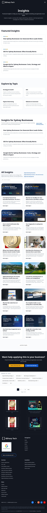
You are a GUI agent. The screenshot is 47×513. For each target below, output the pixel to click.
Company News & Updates (8, 378)
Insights (26, 442)
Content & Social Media (37, 378)
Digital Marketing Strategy (8, 375)
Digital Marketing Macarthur (29, 172)
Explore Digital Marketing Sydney (39, 124)
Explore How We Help (31, 365)
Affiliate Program (4, 494)
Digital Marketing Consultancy (7, 478)
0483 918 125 (3, 502)
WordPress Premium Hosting (6, 476)
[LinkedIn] (41, 502)
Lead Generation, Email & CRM (8, 380)
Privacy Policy (39, 511)
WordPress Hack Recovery (6, 474)
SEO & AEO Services (39, 174)
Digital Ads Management (29, 176)
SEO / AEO (3, 464)
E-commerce (5, 383)
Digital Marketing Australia (29, 174)
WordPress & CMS (22, 380)
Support (26, 450)
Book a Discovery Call (15, 365)
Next (28, 389)
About (26, 444)
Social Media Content (5, 466)
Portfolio (26, 448)
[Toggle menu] (45, 2)
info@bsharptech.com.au (12, 502)
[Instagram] (38, 502)
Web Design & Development (30, 375)
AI (11, 383)
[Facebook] (32, 502)
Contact (26, 446)
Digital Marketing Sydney (29, 462)
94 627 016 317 (19, 511)
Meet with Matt (4, 488)
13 (25, 389)
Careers (2, 484)
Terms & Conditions (33, 511)
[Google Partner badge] (6, 447)
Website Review (4, 486)
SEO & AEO (19, 375)
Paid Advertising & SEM (33, 380)
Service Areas (27, 468)
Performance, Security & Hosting (23, 378)
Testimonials (3, 496)
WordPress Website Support (6, 472)
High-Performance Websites (6, 470)
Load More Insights (23, 345)
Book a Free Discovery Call (9, 455)
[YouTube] (44, 502)
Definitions (3, 490)
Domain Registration (5, 462)
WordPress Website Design (6, 468)
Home (26, 440)
